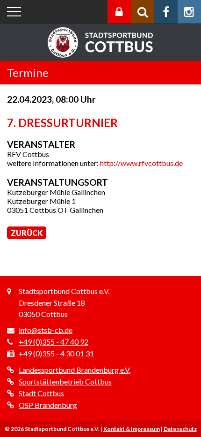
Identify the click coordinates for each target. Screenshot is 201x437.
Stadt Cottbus (41, 393)
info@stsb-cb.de (45, 329)
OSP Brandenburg (48, 404)
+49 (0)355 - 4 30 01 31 (56, 353)
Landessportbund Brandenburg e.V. (74, 369)
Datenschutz (180, 428)
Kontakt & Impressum (131, 428)
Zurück (27, 232)
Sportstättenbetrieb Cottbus (65, 381)
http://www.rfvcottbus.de (141, 162)
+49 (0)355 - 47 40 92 (53, 341)
